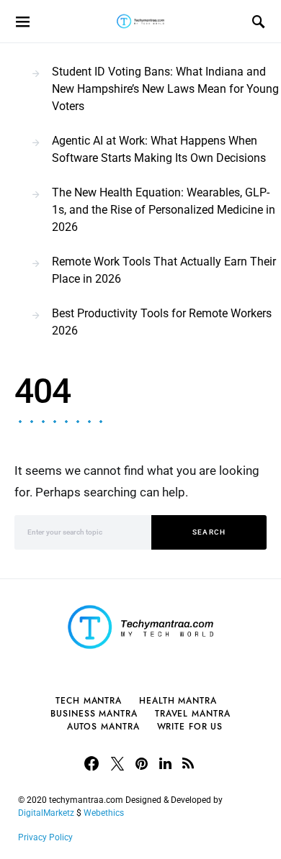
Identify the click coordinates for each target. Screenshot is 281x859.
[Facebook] (91, 763)
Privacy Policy (45, 837)
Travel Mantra (193, 713)
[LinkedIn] (165, 763)
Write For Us (190, 726)
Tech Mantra (88, 700)
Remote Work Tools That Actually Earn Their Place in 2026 (164, 270)
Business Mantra (94, 713)
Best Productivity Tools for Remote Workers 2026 (162, 321)
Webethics (106, 813)
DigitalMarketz (46, 813)
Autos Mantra (103, 726)
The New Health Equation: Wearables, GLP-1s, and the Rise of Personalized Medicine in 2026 (163, 210)
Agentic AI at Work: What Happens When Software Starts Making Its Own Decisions (159, 149)
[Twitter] (117, 763)
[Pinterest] (141, 763)
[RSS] (188, 763)
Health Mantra (178, 700)
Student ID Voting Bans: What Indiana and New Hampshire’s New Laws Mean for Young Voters (165, 89)
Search (209, 532)
